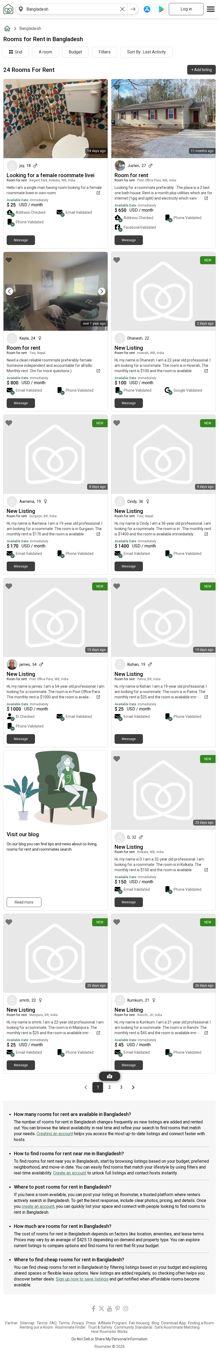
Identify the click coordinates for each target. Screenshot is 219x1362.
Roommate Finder (70, 1327)
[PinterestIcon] (118, 1309)
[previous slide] (13, 291)
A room (45, 52)
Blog (155, 1323)
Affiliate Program (112, 1323)
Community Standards (133, 1327)
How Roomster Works (109, 1331)
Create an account (69, 1173)
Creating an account (55, 1133)
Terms (42, 1323)
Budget (75, 52)
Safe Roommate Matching (177, 1327)
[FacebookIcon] (93, 1309)
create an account (38, 1206)
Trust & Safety (100, 1327)
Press (91, 1323)
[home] (8, 29)
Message (21, 240)
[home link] (8, 9)
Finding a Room (201, 1323)
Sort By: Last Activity (146, 52)
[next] (133, 9)
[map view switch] (109, 1076)
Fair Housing (139, 1323)
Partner (11, 1323)
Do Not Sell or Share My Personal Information (109, 1339)
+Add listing (201, 70)
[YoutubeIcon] (109, 1309)
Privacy (78, 1323)
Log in (186, 8)
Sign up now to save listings (82, 1279)
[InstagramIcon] (126, 1309)
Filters (105, 52)
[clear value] (122, 9)
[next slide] (97, 291)
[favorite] (8, 87)
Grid (18, 52)
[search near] (20, 9)
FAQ (53, 1323)
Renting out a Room (36, 1327)
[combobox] (71, 9)
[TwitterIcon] (101, 1309)
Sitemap (27, 1323)
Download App (173, 1323)
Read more (24, 902)
